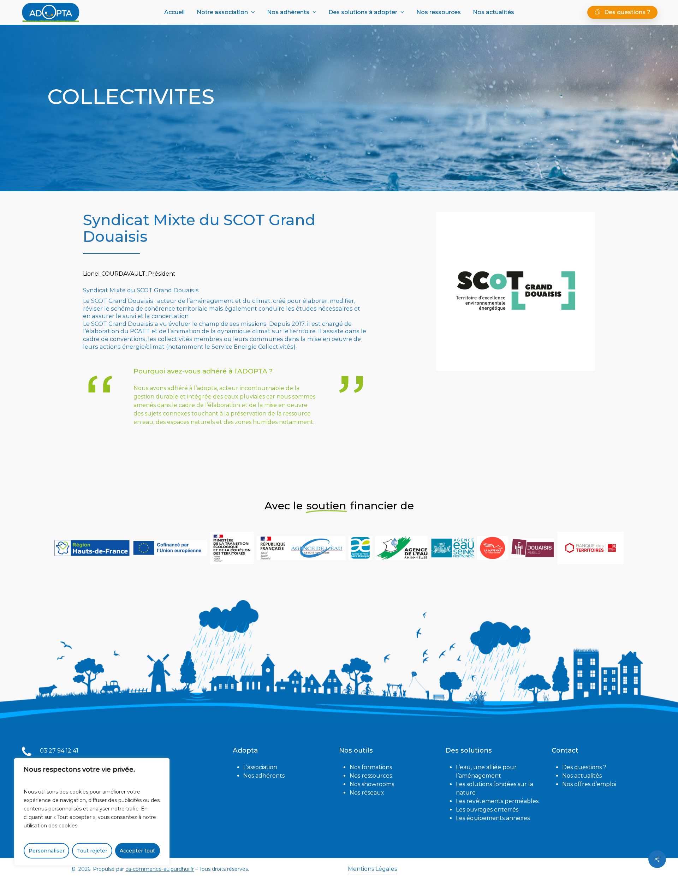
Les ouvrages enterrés (487, 809)
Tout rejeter (92, 851)
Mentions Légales (372, 869)
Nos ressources (371, 775)
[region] (92, 812)
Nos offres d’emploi (589, 784)
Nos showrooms (372, 784)
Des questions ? (584, 767)
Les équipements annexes (493, 818)
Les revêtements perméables (497, 801)
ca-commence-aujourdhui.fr (159, 869)
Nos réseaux (367, 792)
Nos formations (371, 767)
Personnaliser (47, 851)
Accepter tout (137, 851)
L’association (260, 767)
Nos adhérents (264, 775)
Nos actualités (582, 775)
